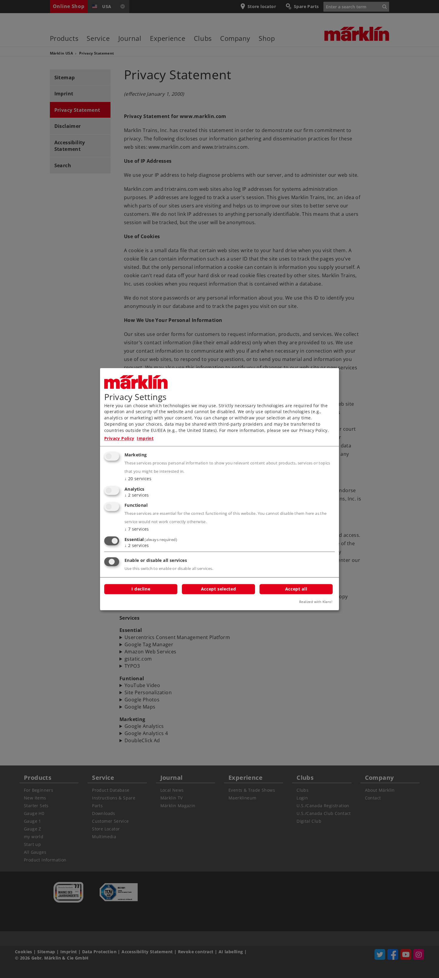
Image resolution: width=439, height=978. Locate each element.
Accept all (296, 589)
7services (137, 529)
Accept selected (218, 589)
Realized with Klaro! (315, 601)
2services (137, 495)
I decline (141, 589)
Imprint (145, 438)
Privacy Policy (119, 438)
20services (138, 478)
